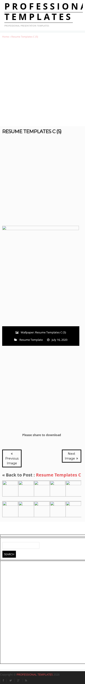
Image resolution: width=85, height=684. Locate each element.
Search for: (5, 544)
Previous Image (12, 461)
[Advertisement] (42, 82)
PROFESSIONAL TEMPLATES (35, 674)
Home (5, 36)
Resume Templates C (58, 475)
